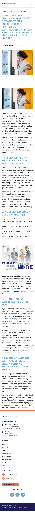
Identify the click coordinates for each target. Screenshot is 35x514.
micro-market (7, 175)
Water (4, 462)
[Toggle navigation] (31, 3)
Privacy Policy (12, 507)
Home (4, 444)
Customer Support (10, 484)
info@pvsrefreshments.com (19, 408)
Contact (5, 465)
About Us (5, 447)
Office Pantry (7, 456)
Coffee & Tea (6, 459)
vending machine (19, 229)
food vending (17, 289)
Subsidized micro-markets (12, 167)
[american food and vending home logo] (9, 4)
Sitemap (5, 507)
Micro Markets (7, 453)
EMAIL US (9, 478)
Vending (5, 450)
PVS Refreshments (12, 395)
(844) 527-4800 (11, 474)
